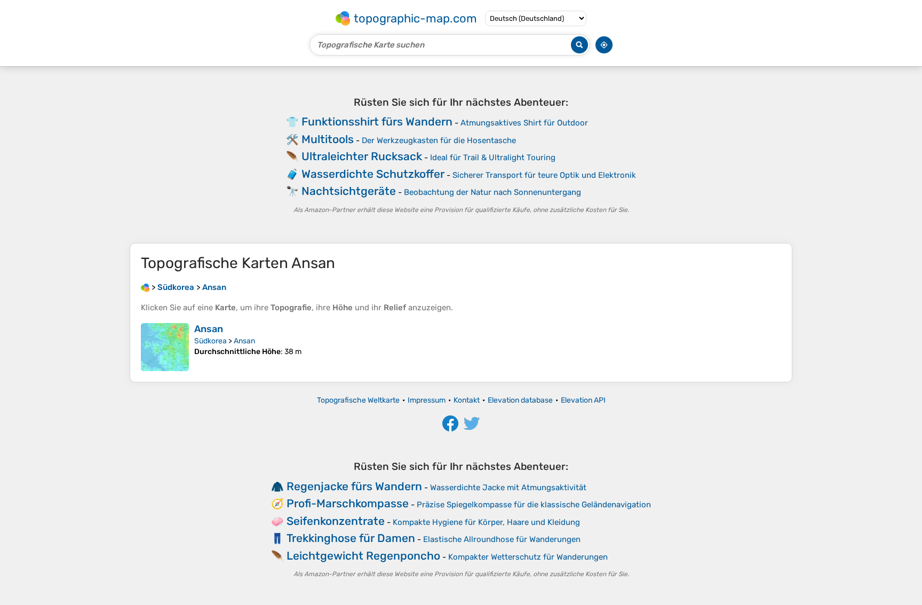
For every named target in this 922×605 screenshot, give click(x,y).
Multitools (327, 139)
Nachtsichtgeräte (348, 191)
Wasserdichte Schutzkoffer (372, 173)
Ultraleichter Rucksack (361, 156)
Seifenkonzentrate (336, 521)
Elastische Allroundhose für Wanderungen (502, 539)
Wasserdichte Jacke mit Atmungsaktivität (508, 487)
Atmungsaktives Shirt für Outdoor (524, 123)
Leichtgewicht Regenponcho (363, 555)
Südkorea (210, 340)
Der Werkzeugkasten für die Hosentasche (439, 140)
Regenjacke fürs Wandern (354, 486)
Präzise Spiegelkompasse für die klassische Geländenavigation (534, 504)
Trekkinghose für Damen (351, 538)
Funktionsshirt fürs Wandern (376, 121)
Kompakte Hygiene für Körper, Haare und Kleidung (486, 522)
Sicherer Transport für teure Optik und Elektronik (544, 175)
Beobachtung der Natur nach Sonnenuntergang (492, 192)
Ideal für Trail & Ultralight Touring (492, 157)
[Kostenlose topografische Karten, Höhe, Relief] (145, 287)
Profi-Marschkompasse (348, 503)
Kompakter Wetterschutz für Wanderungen (528, 557)
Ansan (208, 329)
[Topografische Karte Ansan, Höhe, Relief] (165, 347)
